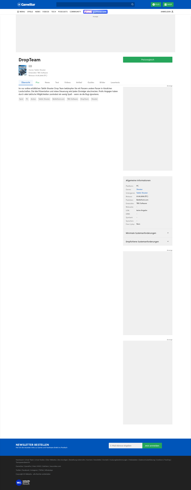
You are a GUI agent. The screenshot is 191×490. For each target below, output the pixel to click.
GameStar (19, 466)
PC (27, 99)
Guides (91, 82)
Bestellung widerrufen (77, 460)
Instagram (34, 470)
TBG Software (72, 99)
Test (57, 82)
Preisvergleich (147, 59)
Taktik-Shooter (44, 99)
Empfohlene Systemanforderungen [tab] (142, 241)
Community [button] (75, 11)
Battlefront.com (58, 99)
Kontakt (105, 460)
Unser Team (29, 460)
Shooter (94, 99)
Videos (67, 82)
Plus (157, 4)
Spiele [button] (30, 11)
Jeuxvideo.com (55, 466)
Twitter (18, 470)
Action (33, 99)
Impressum (20, 460)
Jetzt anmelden (152, 445)
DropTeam (85, 99)
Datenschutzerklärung (147, 460)
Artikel (79, 82)
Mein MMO (36, 466)
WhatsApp (49, 470)
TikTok (41, 470)
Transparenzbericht (23, 462)
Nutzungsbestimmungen (119, 460)
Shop (169, 4)
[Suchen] (132, 4)
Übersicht (25, 82)
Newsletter (97, 460)
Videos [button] (46, 11)
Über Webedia (51, 460)
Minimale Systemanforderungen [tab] (141, 233)
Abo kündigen (62, 460)
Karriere (89, 460)
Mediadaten (133, 460)
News (47, 82)
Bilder (102, 82)
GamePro (27, 466)
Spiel (21, 99)
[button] (21, 12)
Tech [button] (53, 11)
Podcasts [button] (63, 11)
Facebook (25, 470)
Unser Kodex (39, 460)
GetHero (45, 466)
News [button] (37, 11)
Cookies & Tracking (163, 460)
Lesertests (115, 82)
